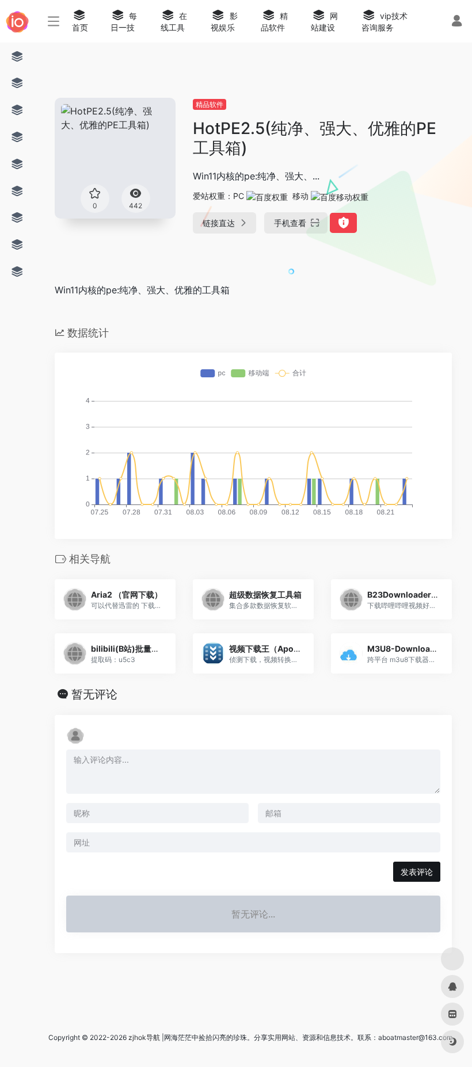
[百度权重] (267, 196)
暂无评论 (94, 694)
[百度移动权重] (339, 196)
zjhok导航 (144, 1037)
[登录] (457, 22)
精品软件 (209, 104)
